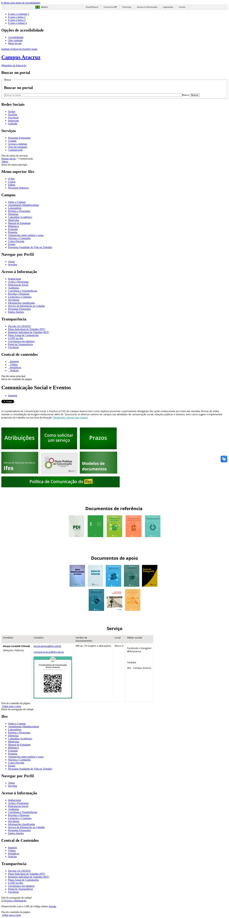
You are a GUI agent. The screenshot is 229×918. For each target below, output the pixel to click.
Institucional (14, 278)
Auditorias (13, 287)
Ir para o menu (16, 17)
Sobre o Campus (17, 202)
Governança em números (21, 341)
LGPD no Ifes (15, 338)
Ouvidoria (13, 347)
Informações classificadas (21, 302)
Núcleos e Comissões (19, 238)
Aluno (11, 261)
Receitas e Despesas (18, 293)
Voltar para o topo (11, 706)
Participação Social (18, 284)
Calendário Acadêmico (20, 217)
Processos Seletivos (18, 187)
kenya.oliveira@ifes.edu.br (47, 646)
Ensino (11, 244)
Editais (11, 184)
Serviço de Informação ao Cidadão (26, 305)
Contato (12, 140)
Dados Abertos (16, 312)
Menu (4, 161)
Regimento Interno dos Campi (70, 417)
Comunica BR (110, 7)
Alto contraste (15, 40)
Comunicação (15, 149)
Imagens (14, 361)
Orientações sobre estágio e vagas (26, 235)
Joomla (52, 906)
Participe (126, 7)
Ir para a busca (16, 20)
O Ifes (11, 178)
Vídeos (13, 364)
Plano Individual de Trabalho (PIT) (26, 329)
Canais (182, 7)
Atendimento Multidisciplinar (23, 205)
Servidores (13, 299)
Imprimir (12, 395)
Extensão (13, 229)
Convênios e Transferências (22, 290)
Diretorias (13, 214)
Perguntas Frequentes (19, 137)
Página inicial (8, 158)
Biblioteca (13, 226)
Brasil (44, 7)
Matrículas (13, 220)
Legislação (168, 7)
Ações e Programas (18, 281)
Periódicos (15, 367)
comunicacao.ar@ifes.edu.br (49, 652)
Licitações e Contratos (20, 296)
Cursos (11, 181)
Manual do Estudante (19, 223)
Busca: (186, 95)
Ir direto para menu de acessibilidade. (21, 2)
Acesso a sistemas (17, 143)
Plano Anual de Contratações (23, 335)
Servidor (12, 264)
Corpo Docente (16, 241)
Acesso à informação (147, 7)
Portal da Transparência (20, 344)
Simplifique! (92, 7)
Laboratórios (14, 208)
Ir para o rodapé (17, 23)
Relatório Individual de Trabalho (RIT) (28, 332)
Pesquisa (12, 232)
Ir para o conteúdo (18, 14)
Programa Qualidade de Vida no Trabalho (30, 247)
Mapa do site (15, 43)
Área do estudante (17, 146)
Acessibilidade (15, 37)
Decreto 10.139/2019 (19, 326)
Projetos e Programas (19, 211)
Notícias (14, 370)
